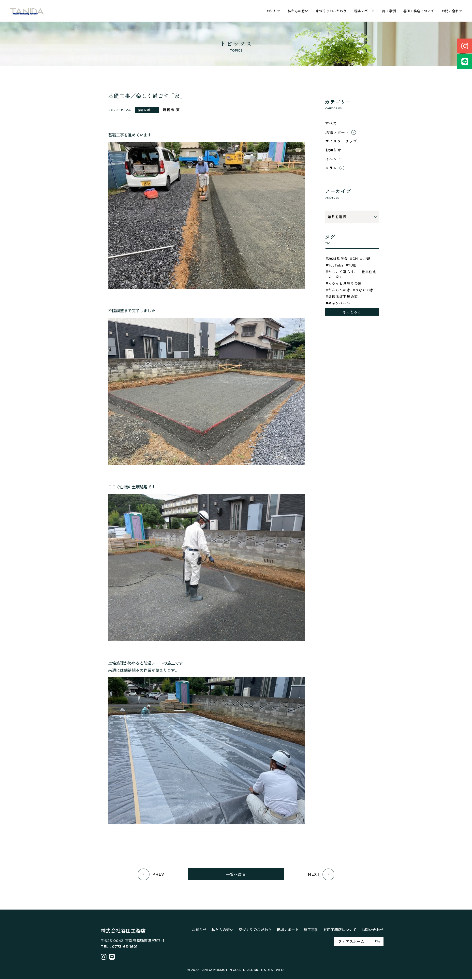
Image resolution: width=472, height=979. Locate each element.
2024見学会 (338, 258)
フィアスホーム (351, 941)
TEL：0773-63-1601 (119, 946)
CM (355, 258)
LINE (366, 258)
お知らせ (273, 10)
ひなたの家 (364, 289)
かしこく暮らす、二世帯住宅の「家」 (352, 274)
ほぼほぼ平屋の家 (343, 296)
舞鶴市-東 (171, 109)
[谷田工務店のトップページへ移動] (27, 11)
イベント (333, 159)
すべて (331, 123)
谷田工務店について (418, 10)
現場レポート (364, 10)
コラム (331, 168)
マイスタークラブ (341, 141)
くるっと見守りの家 (345, 283)
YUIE (352, 265)
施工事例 (389, 10)
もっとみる (352, 311)
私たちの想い (298, 10)
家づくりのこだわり (331, 10)
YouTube (335, 265)
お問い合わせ (452, 10)
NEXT (314, 874)
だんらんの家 (339, 289)
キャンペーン (339, 303)
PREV (158, 874)
